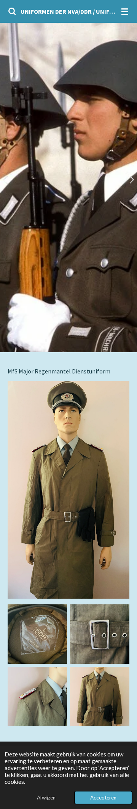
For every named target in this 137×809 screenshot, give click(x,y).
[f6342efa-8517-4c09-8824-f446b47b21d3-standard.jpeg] (37, 696)
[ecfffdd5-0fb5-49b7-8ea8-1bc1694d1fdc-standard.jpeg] (99, 634)
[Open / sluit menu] (124, 11)
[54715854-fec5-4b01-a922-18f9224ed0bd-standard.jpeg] (37, 634)
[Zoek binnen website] (12, 11)
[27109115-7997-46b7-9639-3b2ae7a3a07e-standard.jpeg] (99, 696)
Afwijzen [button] (46, 798)
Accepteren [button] (103, 798)
